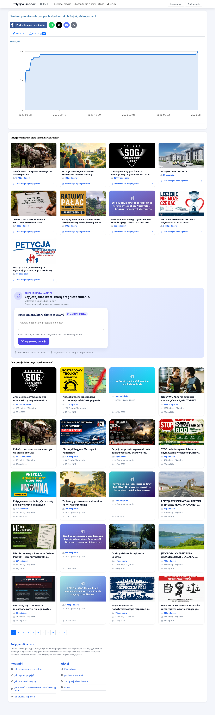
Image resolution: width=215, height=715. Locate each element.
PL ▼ (45, 4)
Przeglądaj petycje (61, 4)
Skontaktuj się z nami (85, 4)
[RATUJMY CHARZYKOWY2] (181, 163)
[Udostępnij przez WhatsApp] (52, 25)
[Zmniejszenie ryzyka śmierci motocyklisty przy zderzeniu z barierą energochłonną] (132, 165)
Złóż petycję (194, 4)
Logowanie (176, 4)
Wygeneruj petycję (35, 341)
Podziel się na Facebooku (30, 25)
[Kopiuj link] (74, 25)
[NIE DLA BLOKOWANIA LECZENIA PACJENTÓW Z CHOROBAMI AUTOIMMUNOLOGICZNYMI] (181, 213)
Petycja (19, 33)
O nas (101, 4)
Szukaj (113, 4)
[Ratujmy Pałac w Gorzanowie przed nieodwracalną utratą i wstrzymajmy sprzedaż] (83, 213)
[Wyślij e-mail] (66, 25)
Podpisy (38, 33)
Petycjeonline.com (24, 4)
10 (58, 632)
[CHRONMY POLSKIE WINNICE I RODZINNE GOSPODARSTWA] (33, 213)
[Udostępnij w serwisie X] (59, 25)
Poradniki (17, 663)
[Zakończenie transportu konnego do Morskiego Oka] (33, 165)
